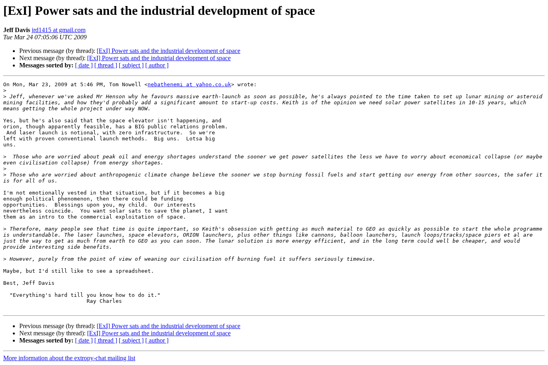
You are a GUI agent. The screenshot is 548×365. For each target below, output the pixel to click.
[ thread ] (105, 65)
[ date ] (84, 65)
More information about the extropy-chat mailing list (69, 358)
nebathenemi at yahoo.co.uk (189, 84)
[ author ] (156, 65)
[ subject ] (131, 65)
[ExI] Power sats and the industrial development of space (168, 50)
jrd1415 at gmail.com (58, 29)
